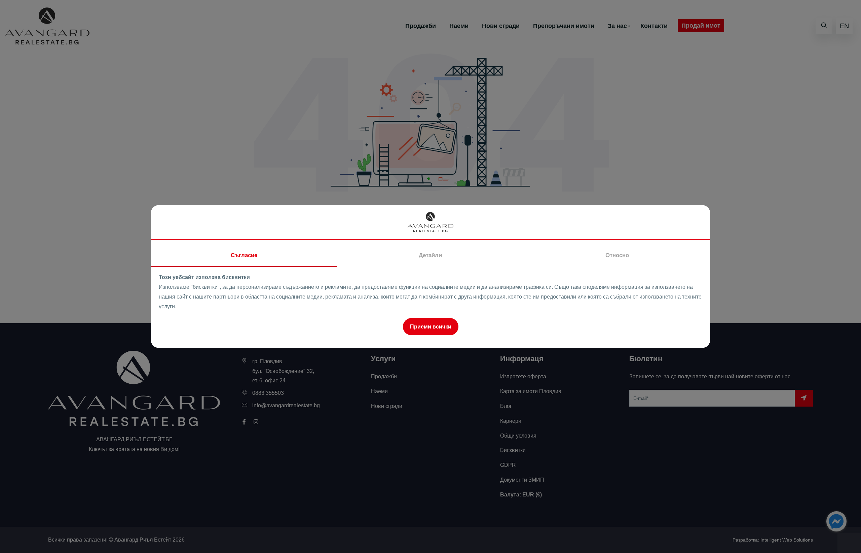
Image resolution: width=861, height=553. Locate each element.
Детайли (430, 255)
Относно (617, 255)
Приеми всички (430, 327)
